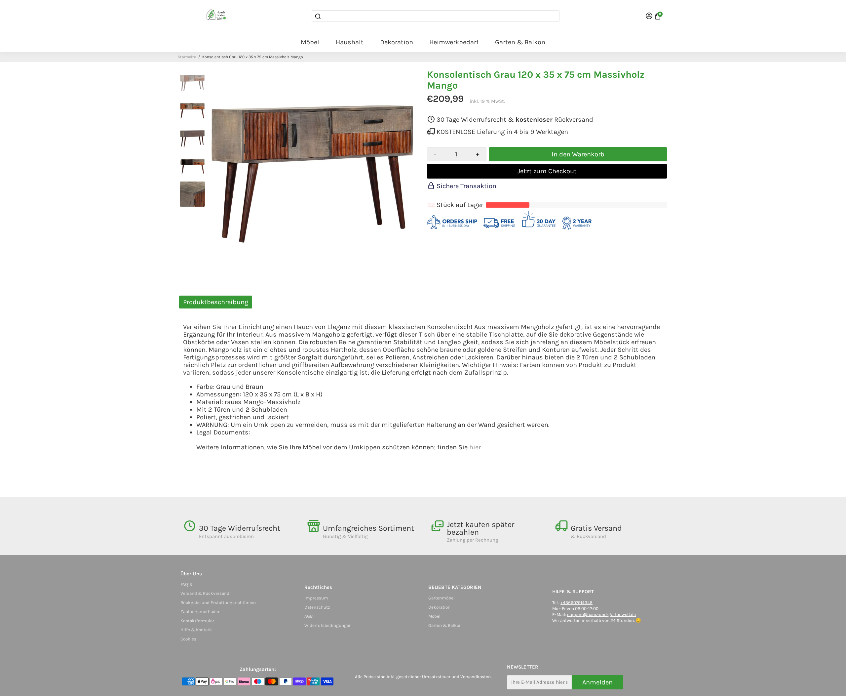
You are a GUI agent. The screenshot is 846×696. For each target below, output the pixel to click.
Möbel (310, 42)
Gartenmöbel (441, 597)
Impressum (316, 597)
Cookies (188, 638)
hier (475, 447)
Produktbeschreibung (215, 302)
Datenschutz (317, 607)
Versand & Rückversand (204, 593)
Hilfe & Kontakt (196, 629)
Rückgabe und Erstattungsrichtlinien (218, 602)
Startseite (187, 57)
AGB (308, 616)
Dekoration (396, 42)
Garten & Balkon (520, 42)
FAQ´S (186, 584)
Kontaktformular (197, 620)
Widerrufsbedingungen (328, 625)
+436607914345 (576, 602)
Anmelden (597, 682)
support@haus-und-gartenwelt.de (601, 614)
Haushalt (350, 42)
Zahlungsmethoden (200, 611)
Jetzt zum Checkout (547, 171)
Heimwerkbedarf (454, 42)
